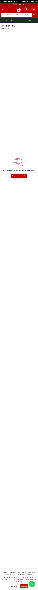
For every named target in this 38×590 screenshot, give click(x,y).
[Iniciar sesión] (26, 9)
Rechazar (14, 586)
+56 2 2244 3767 (20, 4)
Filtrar (30, 20)
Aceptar (24, 586)
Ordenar (10, 20)
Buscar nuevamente (19, 176)
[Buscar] (34, 15)
